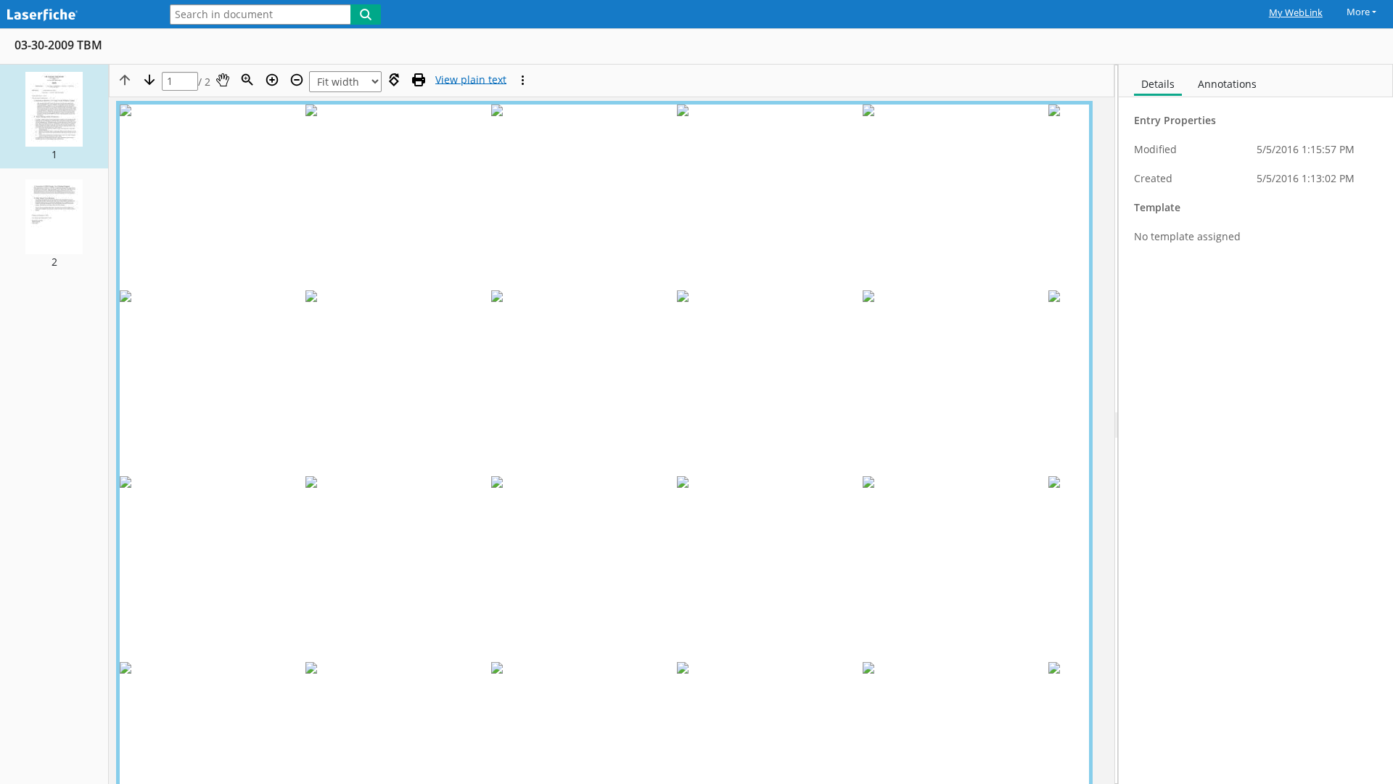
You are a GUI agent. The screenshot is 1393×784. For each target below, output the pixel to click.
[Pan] (222, 80)
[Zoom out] (296, 80)
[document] (1256, 424)
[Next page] (149, 80)
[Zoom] (247, 80)
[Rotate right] (394, 80)
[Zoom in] (272, 80)
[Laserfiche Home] (76, 15)
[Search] (365, 14)
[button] (54, 116)
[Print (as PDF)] (418, 80)
